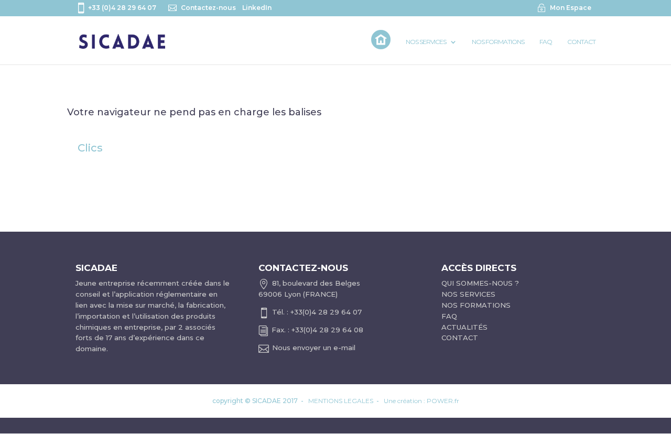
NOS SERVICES (468, 294)
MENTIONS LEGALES (340, 401)
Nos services (426, 42)
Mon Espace (570, 8)
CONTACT (459, 337)
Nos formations (498, 42)
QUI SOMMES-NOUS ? (480, 283)
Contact (581, 42)
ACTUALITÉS (464, 327)
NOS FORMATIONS (476, 305)
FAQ (545, 42)
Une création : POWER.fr (421, 401)
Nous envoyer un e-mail (313, 347)
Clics (90, 148)
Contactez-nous (208, 8)
